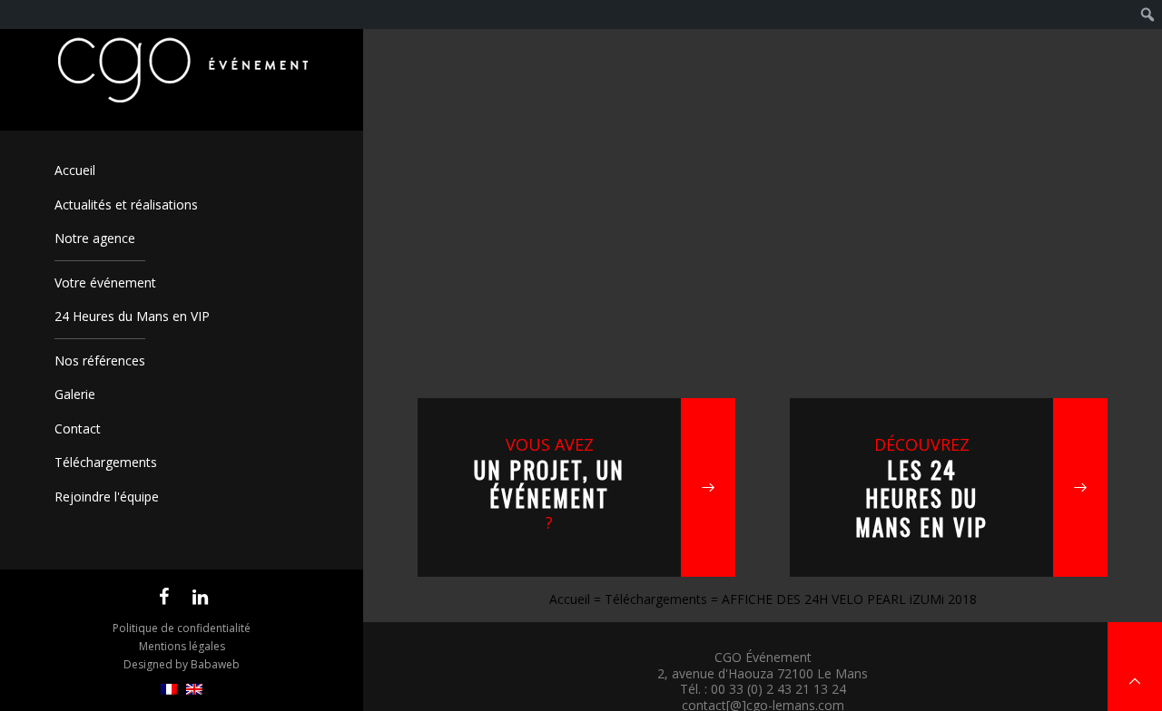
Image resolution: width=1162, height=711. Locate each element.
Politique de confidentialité (182, 628)
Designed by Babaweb (181, 664)
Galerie (74, 394)
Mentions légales (182, 646)
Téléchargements (105, 462)
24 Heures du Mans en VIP (132, 316)
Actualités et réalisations (126, 204)
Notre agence (94, 238)
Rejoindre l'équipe (106, 496)
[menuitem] (169, 690)
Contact (77, 428)
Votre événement (105, 282)
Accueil (74, 170)
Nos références (99, 360)
